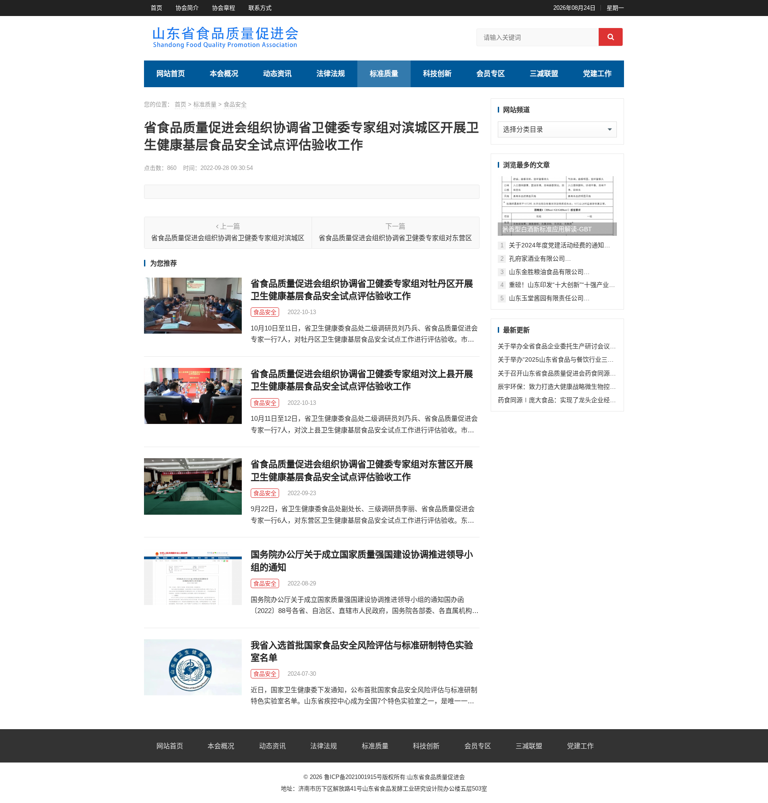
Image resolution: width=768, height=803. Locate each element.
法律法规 (330, 73)
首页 (156, 7)
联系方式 (260, 7)
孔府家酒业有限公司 (537, 258)
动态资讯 (277, 73)
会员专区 (490, 73)
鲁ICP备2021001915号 (353, 777)
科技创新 (437, 73)
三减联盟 (544, 73)
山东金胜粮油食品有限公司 (546, 271)
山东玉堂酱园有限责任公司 (546, 298)
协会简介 (187, 7)
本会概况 (224, 73)
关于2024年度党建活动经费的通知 (556, 245)
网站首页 (170, 73)
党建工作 (597, 73)
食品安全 (235, 104)
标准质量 (384, 73)
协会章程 (223, 7)
